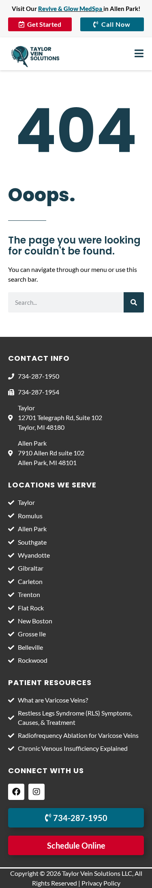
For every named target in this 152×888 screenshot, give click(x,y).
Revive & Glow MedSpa (70, 8)
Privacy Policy (100, 883)
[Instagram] (36, 792)
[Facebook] (16, 792)
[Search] (134, 302)
